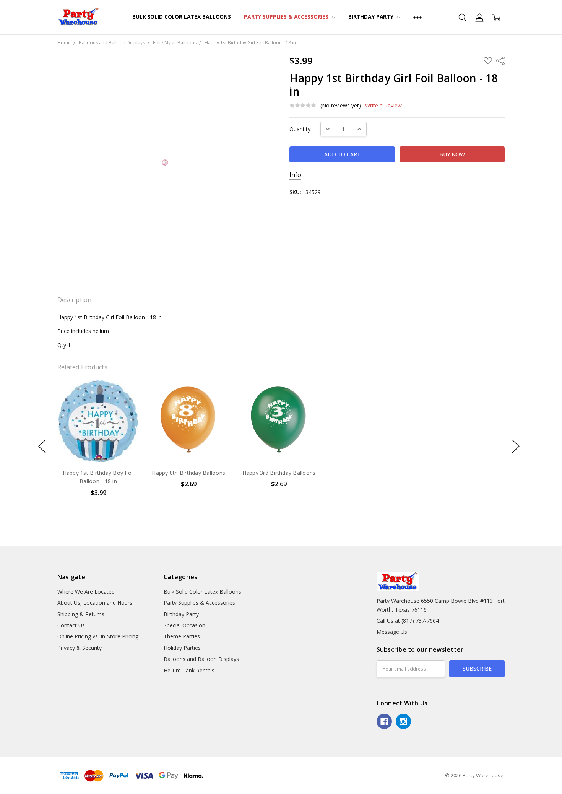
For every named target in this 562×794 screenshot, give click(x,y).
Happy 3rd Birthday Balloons (279, 472)
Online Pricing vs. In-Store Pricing (97, 636)
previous (42, 446)
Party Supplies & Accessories (287, 16)
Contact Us (71, 625)
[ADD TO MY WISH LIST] (125, 406)
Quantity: (300, 129)
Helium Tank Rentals (189, 670)
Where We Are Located (86, 591)
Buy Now (98, 446)
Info (295, 175)
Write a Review (383, 105)
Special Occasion (184, 625)
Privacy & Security (79, 647)
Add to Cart (98, 429)
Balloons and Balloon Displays (201, 658)
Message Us (392, 631)
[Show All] (417, 17)
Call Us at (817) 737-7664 (408, 620)
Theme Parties (182, 636)
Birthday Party (371, 16)
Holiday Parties (182, 647)
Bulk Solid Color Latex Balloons (181, 16)
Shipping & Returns (80, 614)
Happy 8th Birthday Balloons (188, 472)
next (516, 446)
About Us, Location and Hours (94, 602)
